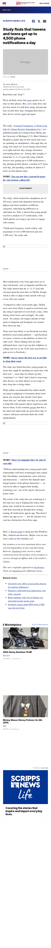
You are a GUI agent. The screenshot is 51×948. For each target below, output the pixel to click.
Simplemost (17, 551)
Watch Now (43, 3)
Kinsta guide (16, 531)
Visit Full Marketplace (40, 625)
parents (33, 407)
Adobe (12, 77)
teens (29, 100)
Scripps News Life (14, 21)
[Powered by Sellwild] (44, 768)
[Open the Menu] (4, 3)
